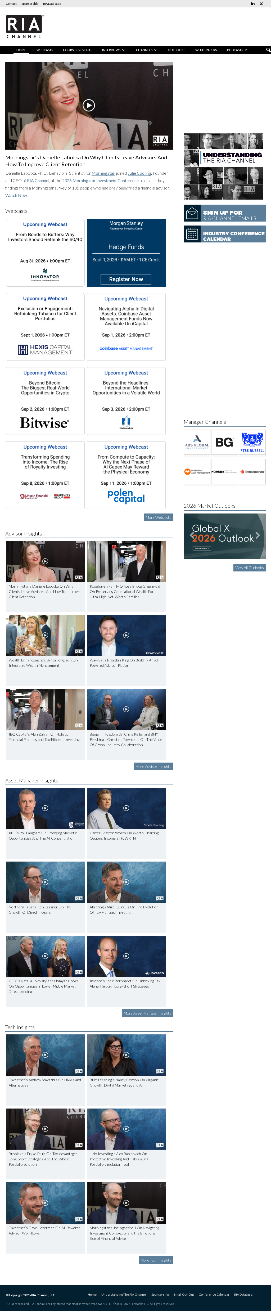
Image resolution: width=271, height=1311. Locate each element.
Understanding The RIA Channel (124, 1294)
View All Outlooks (249, 567)
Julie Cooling (139, 172)
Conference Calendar (214, 1294)
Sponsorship (29, 3)
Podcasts (235, 50)
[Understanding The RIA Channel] (223, 198)
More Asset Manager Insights (147, 1013)
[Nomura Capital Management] (224, 471)
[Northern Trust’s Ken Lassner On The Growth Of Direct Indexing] (45, 882)
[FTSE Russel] (252, 442)
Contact (11, 3)
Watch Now (16, 195)
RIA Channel (38, 180)
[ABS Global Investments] (197, 442)
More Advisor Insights (153, 766)
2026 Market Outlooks (210, 505)
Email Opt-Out (184, 1294)
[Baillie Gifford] (224, 442)
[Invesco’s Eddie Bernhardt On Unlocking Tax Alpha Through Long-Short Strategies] (126, 956)
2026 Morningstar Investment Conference (100, 180)
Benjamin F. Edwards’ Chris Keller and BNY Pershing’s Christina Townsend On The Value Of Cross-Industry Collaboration (126, 739)
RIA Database (52, 3)
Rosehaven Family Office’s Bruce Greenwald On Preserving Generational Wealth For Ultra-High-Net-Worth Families (125, 591)
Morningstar (103, 172)
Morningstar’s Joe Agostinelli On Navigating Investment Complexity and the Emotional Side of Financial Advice (124, 1233)
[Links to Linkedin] (253, 3)
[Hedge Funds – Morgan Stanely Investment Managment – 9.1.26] (126, 253)
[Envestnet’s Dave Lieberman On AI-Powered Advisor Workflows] (45, 1203)
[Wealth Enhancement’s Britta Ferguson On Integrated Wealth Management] (45, 635)
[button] (268, 50)
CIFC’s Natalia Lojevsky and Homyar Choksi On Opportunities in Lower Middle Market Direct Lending (44, 986)
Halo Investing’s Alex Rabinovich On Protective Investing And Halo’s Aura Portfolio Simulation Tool (119, 1158)
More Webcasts (158, 517)
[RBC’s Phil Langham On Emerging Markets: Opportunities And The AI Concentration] (45, 808)
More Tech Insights (156, 1260)
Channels (144, 50)
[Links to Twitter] (261, 3)
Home (21, 50)
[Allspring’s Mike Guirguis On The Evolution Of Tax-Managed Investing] (126, 882)
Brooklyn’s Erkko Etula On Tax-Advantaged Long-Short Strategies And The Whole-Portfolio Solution (43, 1158)
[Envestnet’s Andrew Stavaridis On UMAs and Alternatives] (45, 1055)
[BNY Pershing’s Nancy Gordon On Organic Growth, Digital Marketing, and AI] (126, 1055)
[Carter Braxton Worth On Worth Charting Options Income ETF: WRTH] (126, 808)
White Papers (206, 50)
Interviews (111, 50)
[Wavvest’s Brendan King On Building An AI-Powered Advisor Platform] (126, 635)
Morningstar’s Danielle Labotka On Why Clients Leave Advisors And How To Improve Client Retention (44, 591)
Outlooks (176, 50)
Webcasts (45, 50)
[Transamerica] (252, 471)
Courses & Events (77, 50)
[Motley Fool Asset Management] (197, 471)
